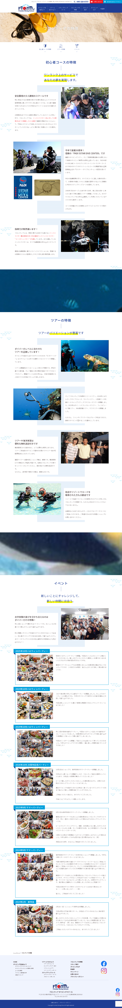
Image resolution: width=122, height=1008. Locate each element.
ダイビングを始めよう (42, 9)
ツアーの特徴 (61, 49)
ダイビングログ (94, 9)
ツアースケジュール (49, 963)
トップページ (16, 953)
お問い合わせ (75, 974)
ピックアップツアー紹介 (50, 966)
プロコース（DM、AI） (49, 976)
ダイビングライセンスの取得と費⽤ (24, 968)
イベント (77, 49)
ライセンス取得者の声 (21, 972)
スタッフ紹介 (85, 9)
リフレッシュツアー (49, 968)
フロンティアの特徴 (75, 9)
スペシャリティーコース (50, 974)
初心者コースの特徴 (45, 49)
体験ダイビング (19, 975)
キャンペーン (74, 972)
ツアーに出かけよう (52, 9)
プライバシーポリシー (77, 977)
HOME (15, 962)
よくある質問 (18, 970)
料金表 (103, 9)
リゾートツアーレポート (50, 970)
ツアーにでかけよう (48, 962)
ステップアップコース (63, 9)
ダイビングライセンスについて (23, 966)
